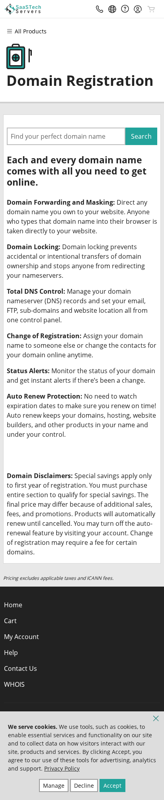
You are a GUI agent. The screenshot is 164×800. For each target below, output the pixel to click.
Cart (10, 620)
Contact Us (20, 668)
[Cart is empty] (151, 9)
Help (11, 652)
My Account (21, 636)
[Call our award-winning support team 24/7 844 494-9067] (125, 9)
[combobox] (66, 136)
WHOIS (14, 684)
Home (13, 604)
